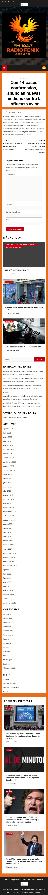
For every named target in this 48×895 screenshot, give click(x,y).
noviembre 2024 (9, 512)
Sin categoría (8, 660)
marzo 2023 (8, 590)
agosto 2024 (8, 524)
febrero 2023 (8, 594)
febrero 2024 (8, 545)
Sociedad (18, 247)
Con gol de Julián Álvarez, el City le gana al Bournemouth (13, 144)
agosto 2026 (8, 429)
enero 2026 (7, 453)
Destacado (9, 245)
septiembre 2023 (10, 565)
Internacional (8, 635)
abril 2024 (7, 536)
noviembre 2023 (9, 557)
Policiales (7, 643)
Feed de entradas (9, 683)
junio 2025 (7, 482)
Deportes (7, 614)
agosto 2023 (8, 570)
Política (33, 245)
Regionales (10, 247)
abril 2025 (7, 491)
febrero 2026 (8, 449)
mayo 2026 (7, 437)
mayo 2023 (7, 582)
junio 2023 (7, 578)
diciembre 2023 (9, 553)
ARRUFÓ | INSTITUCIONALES (17, 270)
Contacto (39, 879)
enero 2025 (7, 503)
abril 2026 (7, 441)
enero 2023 (7, 599)
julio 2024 (7, 528)
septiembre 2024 (10, 520)
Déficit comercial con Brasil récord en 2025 (23, 347)
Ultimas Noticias (9, 668)
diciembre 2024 (9, 507)
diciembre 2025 (9, 458)
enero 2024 (7, 549)
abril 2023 (7, 586)
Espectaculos (8, 631)
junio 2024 (7, 532)
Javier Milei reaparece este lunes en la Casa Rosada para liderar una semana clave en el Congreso (24, 861)
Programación (15, 879)
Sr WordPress (8, 417)
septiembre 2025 (10, 470)
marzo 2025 (8, 495)
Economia (23, 78)
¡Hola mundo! (21, 417)
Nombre (9, 204)
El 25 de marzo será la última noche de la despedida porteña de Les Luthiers (35, 146)
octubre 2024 (8, 516)
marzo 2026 (8, 445)
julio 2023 (7, 574)
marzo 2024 (8, 541)
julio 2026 (7, 433)
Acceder (6, 679)
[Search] (39, 68)
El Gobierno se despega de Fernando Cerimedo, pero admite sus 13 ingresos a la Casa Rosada (24, 777)
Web (7, 220)
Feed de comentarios (11, 687)
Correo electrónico (13, 212)
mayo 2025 (7, 487)
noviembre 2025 (9, 462)
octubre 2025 (8, 466)
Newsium (25, 892)
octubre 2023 (8, 561)
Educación (7, 626)
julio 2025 (7, 478)
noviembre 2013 (9, 603)
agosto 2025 (8, 474)
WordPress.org (9, 692)
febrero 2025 (8, 499)
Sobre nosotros (29, 879)
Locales (26, 245)
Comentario (11, 174)
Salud (5, 655)
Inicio (7, 879)
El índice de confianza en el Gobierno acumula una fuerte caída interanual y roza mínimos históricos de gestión (22, 389)
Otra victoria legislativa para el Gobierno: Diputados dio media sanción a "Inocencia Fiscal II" (23, 736)
